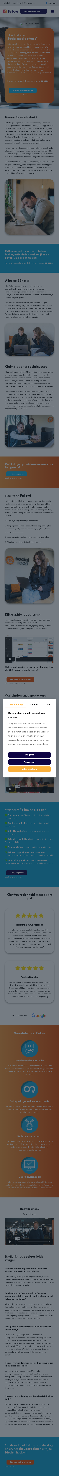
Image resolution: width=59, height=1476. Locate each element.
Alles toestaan (29, 769)
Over (48, 704)
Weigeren (29, 755)
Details (34, 704)
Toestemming (15, 704)
